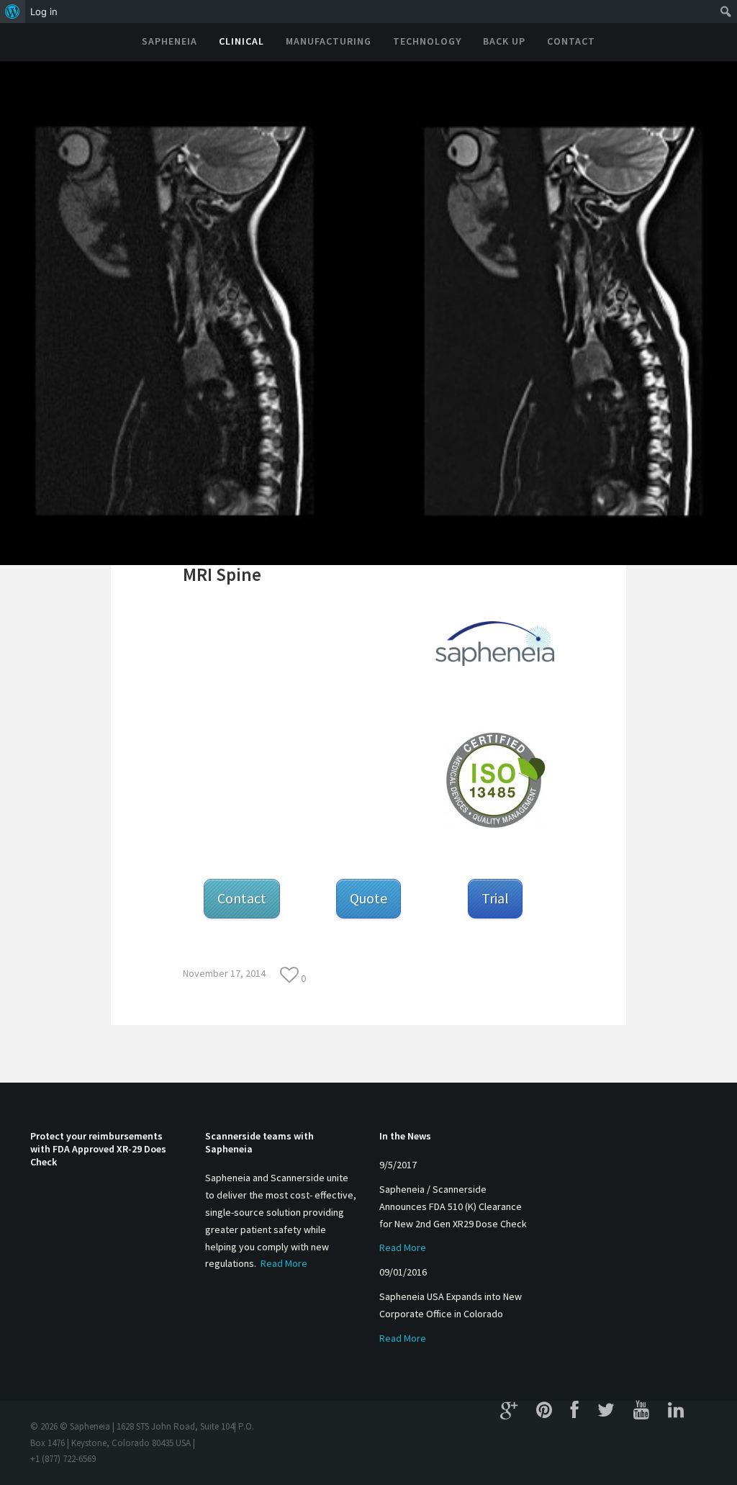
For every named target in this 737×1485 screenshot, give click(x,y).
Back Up (504, 41)
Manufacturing (328, 41)
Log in (44, 11)
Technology (427, 41)
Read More (284, 1263)
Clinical (241, 41)
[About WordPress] (12, 11)
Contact (571, 41)
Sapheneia (169, 41)
